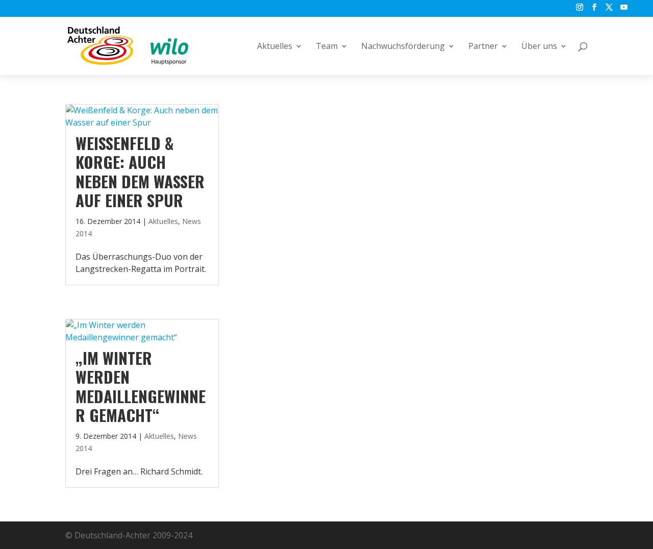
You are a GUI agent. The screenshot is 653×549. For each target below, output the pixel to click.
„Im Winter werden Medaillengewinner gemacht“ (141, 386)
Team (327, 47)
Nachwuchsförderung (403, 47)
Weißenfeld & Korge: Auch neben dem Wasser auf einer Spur (140, 171)
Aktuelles (274, 47)
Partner (483, 47)
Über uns (539, 47)
